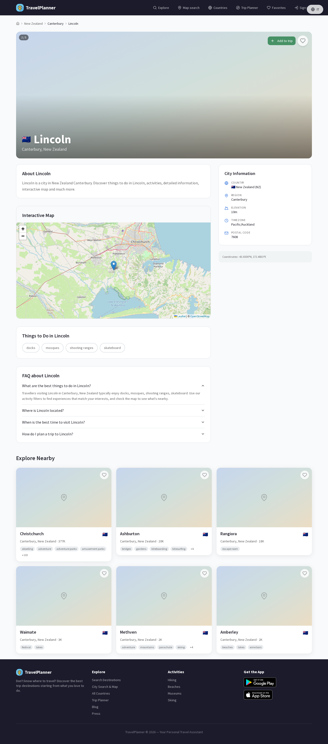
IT (318, 9)
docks (30, 348)
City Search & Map (105, 686)
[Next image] (304, 95)
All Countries (101, 693)
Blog (95, 707)
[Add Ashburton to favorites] (204, 475)
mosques (52, 348)
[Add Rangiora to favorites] (304, 475)
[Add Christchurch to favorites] (104, 475)
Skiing (172, 700)
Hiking (172, 680)
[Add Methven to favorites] (204, 573)
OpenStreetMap (199, 316)
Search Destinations (106, 680)
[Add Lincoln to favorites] (303, 41)
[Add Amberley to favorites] (304, 573)
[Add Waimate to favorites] (104, 573)
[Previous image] (24, 95)
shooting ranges (81, 348)
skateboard (112, 348)
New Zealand (33, 23)
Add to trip (285, 41)
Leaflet (181, 316)
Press (96, 713)
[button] (114, 265)
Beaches (174, 686)
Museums (175, 693)
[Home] (17, 23)
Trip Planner (100, 700)
